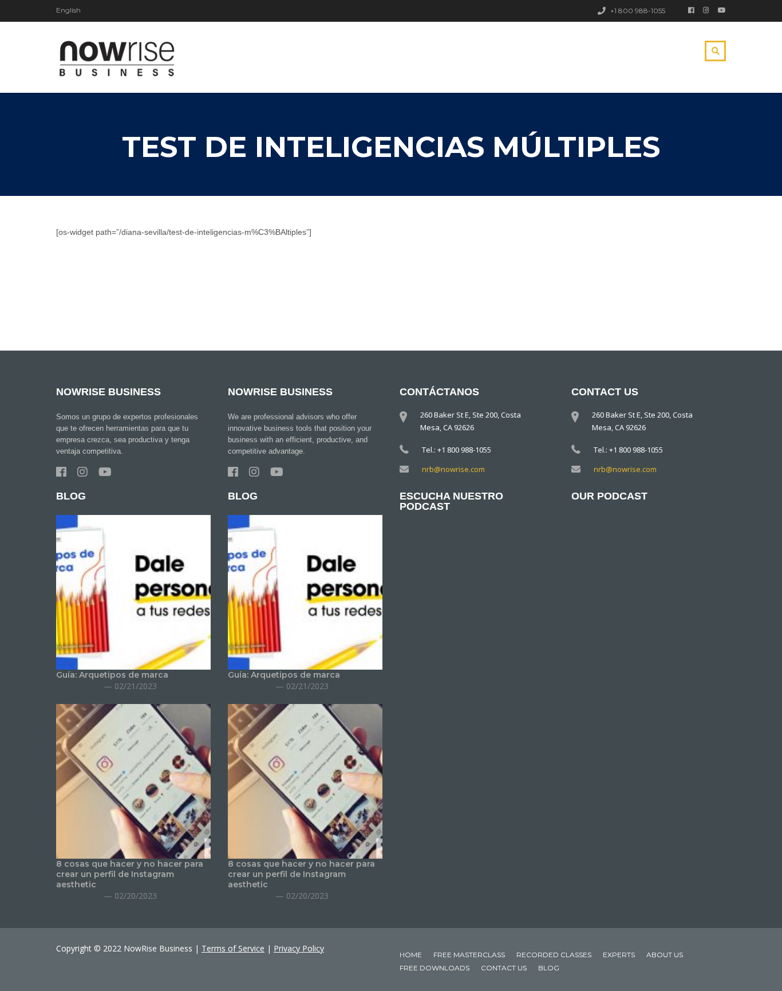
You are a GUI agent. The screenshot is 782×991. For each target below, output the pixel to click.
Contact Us (504, 968)
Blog (548, 968)
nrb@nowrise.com (453, 469)
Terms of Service (233, 948)
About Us (664, 954)
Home (411, 954)
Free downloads (434, 968)
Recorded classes (553, 954)
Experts (619, 954)
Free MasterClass (469, 954)
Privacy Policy (299, 948)
